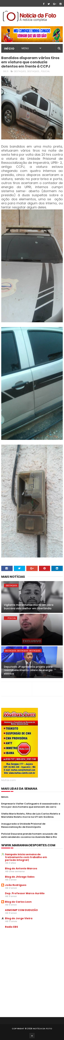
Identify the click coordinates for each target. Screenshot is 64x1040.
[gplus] (54, 4)
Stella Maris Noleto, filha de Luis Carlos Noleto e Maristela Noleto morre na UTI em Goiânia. (30, 815)
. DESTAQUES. (11, 585)
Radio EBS (11, 927)
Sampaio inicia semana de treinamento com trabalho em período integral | (26, 857)
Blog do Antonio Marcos (21, 868)
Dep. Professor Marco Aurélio (25, 893)
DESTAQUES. (33, 71)
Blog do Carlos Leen (18, 902)
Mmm (4, 797)
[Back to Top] (32, 1035)
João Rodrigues (15, 885)
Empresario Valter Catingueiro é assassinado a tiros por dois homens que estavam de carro (30, 805)
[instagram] (60, 4)
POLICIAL (45, 71)
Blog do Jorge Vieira (18, 918)
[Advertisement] (31, 958)
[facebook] (44, 4)
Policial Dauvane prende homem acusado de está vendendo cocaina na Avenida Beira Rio (29, 835)
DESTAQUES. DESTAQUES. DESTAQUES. (23, 650)
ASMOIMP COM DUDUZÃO (21, 910)
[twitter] (48, 4)
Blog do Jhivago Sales (19, 877)
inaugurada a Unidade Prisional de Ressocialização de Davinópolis (23, 825)
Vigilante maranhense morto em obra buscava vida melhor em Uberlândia (28, 606)
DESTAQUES (20, 71)
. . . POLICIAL (10, 618)
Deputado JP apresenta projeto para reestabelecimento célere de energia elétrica (28, 670)
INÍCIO (9, 49)
